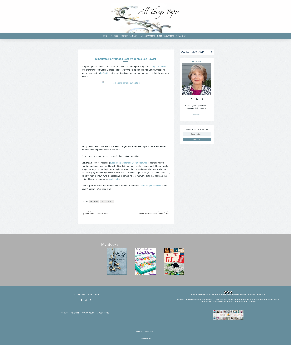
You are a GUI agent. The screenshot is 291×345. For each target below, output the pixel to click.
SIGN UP (196, 139)
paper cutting (107, 202)
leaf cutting (105, 73)
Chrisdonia (114, 179)
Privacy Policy (88, 313)
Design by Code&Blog (145, 331)
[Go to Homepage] (145, 18)
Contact (64, 313)
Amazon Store (103, 313)
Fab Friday (93, 202)
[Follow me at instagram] (196, 99)
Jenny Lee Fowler (158, 66)
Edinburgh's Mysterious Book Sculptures (128, 163)
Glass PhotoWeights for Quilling (154, 214)
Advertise (75, 313)
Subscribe (113, 36)
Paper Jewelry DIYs (165, 36)
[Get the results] (211, 52)
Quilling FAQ (181, 36)
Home (105, 36)
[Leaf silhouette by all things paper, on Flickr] (126, 109)
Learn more (196, 114)
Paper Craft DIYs (147, 36)
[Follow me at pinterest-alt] (202, 99)
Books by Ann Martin (129, 36)
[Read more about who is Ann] (196, 94)
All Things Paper (196, 294)
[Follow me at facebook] (191, 99)
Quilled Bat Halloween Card (95, 214)
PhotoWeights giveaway (150, 186)
